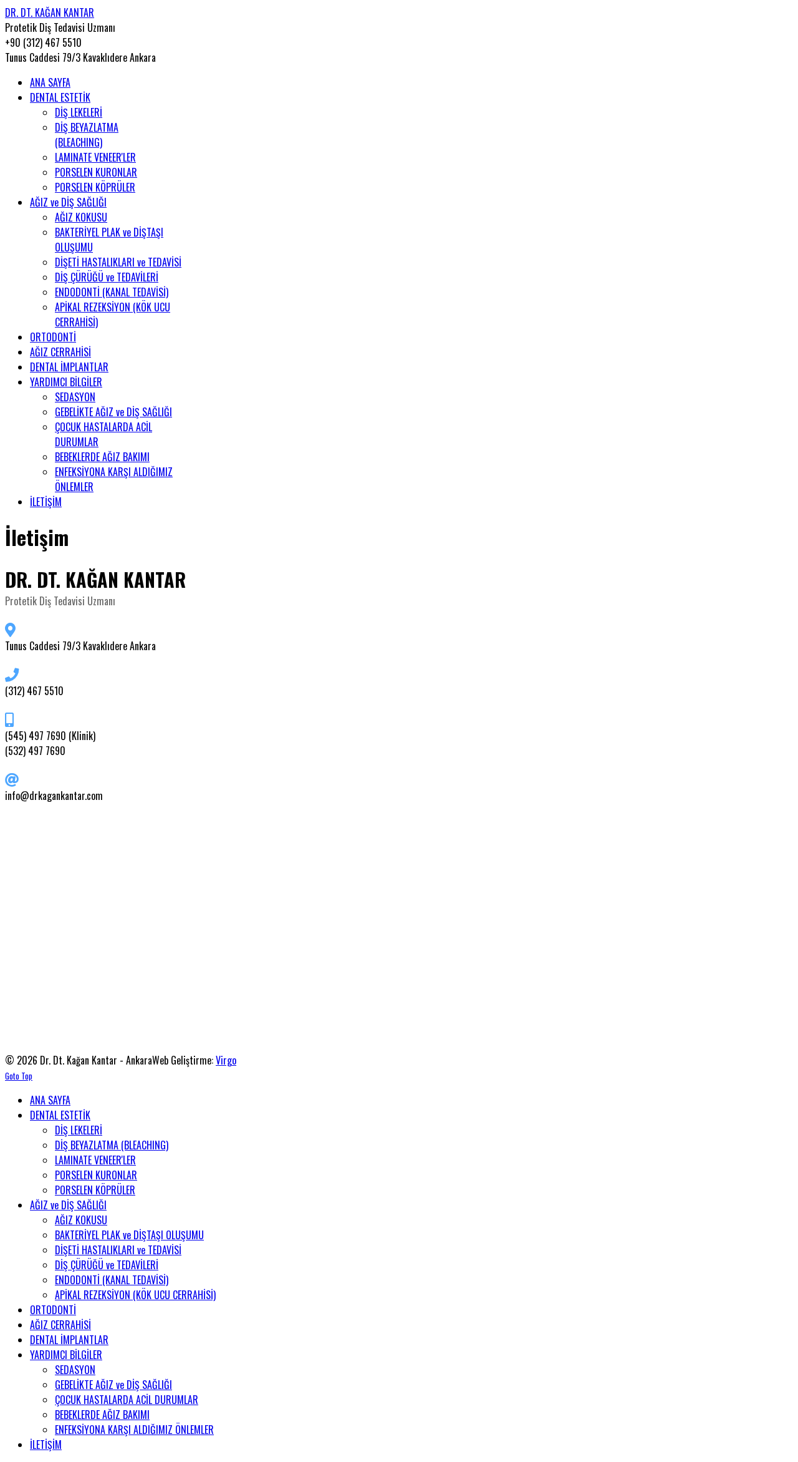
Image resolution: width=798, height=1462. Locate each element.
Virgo (226, 1060)
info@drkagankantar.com (54, 795)
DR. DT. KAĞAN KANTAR (49, 12)
